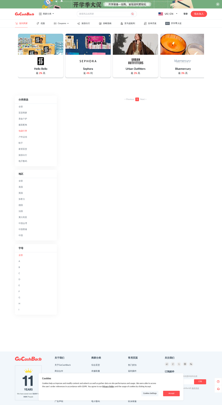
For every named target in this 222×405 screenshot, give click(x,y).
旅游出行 (86, 23)
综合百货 (95, 365)
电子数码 (95, 401)
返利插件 (132, 371)
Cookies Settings (150, 393)
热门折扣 (132, 365)
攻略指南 (107, 23)
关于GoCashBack (63, 365)
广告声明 (59, 401)
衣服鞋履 (95, 371)
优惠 (43, 23)
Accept (171, 393)
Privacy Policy (108, 386)
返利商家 (23, 23)
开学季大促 (174, 23)
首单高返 (152, 23)
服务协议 (195, 388)
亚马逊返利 (129, 23)
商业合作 (59, 371)
